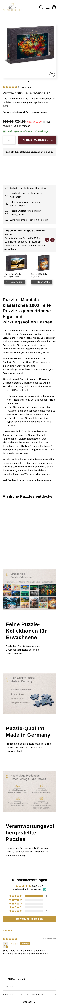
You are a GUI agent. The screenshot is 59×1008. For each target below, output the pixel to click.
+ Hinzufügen (15, 282)
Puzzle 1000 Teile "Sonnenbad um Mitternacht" (12, 277)
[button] (10, 87)
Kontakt (9, 986)
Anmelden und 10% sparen (23, 994)
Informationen (14, 979)
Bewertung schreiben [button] (29, 918)
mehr (5, 106)
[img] (10, 939)
